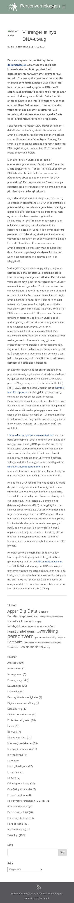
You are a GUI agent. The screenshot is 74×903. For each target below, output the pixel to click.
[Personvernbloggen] (14, 6)
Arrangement (14, 674)
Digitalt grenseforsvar (19, 714)
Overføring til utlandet (19, 789)
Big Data (28, 611)
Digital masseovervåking (21, 703)
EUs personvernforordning (51, 617)
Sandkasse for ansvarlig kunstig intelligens (42, 642)
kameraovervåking (46, 626)
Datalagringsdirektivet (22, 616)
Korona (11, 760)
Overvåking (47, 631)
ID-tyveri (12, 731)
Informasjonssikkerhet (19, 743)
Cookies (43, 611)
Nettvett (11, 777)
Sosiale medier (30, 647)
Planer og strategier (18, 818)
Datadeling (13, 691)
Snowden (12, 647)
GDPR (28, 621)
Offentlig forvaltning (18, 783)
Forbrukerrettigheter (18, 720)
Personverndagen (17, 795)
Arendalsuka (14, 668)
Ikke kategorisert (16, 737)
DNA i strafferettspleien (49, 561)
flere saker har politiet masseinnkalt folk (31, 435)
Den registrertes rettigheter (22, 697)
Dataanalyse (14, 685)
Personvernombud (17, 806)
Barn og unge (15, 680)
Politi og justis (15, 823)
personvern (20, 636)
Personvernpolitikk (17, 812)
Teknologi (12, 835)
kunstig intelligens (21, 631)
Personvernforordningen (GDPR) (26, 800)
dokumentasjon (17, 64)
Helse (10, 726)
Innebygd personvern (21, 626)
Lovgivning (13, 772)
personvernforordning (45, 637)
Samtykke (15, 642)
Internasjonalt (15, 754)
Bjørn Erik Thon (20, 46)
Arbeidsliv (12, 662)
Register (61, 637)
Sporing (45, 647)
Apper (12, 611)
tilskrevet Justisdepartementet (24, 466)
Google (37, 621)
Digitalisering (14, 708)
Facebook (15, 621)
